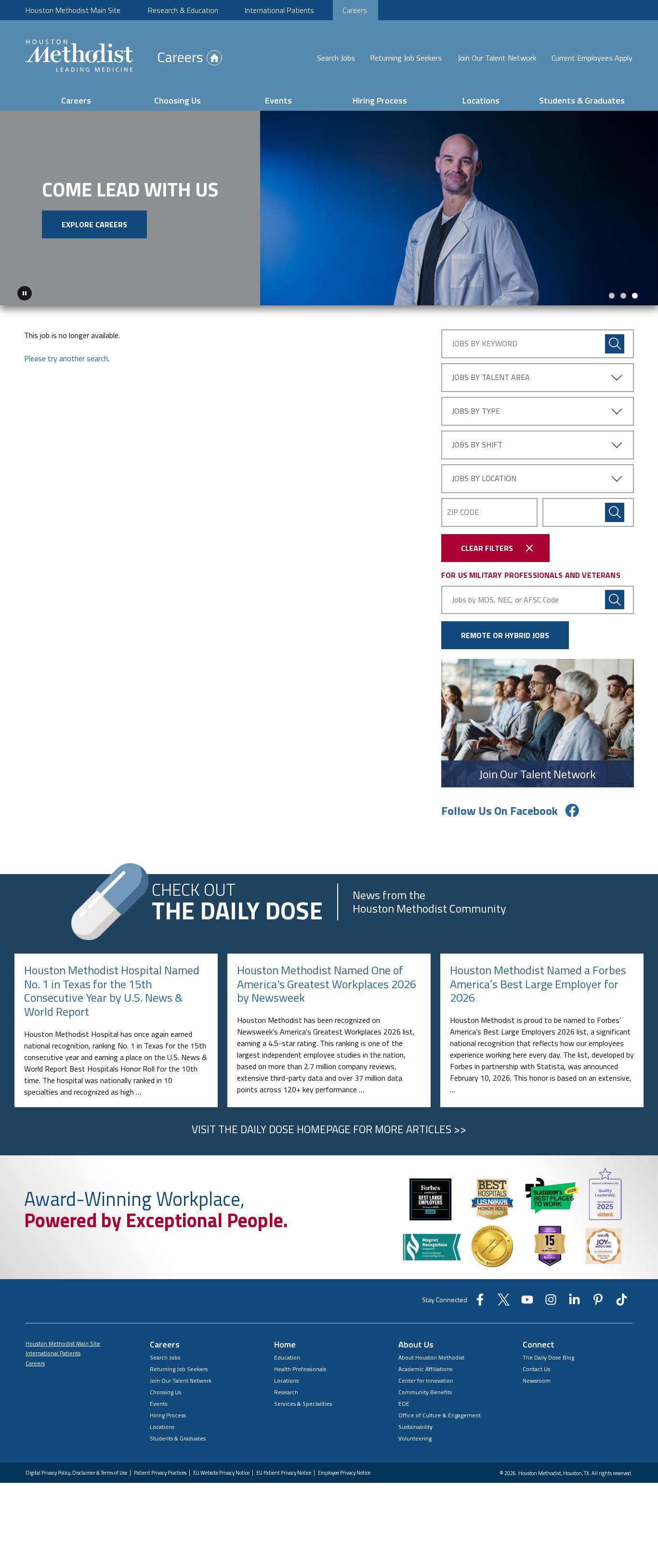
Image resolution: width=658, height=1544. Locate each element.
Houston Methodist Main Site (73, 10)
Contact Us (536, 1369)
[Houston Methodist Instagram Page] (551, 1302)
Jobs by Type (476, 411)
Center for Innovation (425, 1380)
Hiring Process (380, 100)
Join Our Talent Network (497, 58)
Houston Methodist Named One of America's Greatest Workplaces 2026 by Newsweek (326, 984)
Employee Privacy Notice (344, 1473)
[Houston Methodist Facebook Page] (480, 1302)
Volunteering (415, 1438)
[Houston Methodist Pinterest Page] (598, 1302)
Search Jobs (336, 58)
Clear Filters (487, 548)
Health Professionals (300, 1369)
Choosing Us (177, 100)
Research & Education (183, 10)
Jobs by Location (484, 478)
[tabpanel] (329, 208)
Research (286, 1392)
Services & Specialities (303, 1403)
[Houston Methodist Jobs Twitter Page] (504, 1302)
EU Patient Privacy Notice (283, 1473)
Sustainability (415, 1426)
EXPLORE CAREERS (94, 224)
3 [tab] (635, 296)
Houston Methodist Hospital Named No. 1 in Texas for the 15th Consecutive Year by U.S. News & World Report (111, 990)
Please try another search (66, 358)
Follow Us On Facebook (499, 810)
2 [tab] (623, 296)
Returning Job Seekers (406, 58)
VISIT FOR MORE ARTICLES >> (329, 1129)
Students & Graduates (582, 100)
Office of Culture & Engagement (439, 1415)
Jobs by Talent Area (491, 377)
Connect (538, 1344)
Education (287, 1357)
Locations (481, 100)
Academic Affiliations (425, 1369)
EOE (403, 1403)
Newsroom (537, 1380)
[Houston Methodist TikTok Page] (622, 1302)
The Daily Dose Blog (548, 1357)
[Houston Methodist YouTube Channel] (527, 1302)
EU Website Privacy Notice (221, 1473)
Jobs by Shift (477, 444)
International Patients (279, 10)
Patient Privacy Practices (160, 1473)
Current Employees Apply (592, 58)
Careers (354, 10)
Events (278, 100)
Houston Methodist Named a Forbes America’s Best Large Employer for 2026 (538, 984)
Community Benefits (425, 1392)
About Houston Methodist (431, 1357)
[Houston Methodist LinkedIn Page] (574, 1302)
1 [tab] (612, 296)
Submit (614, 512)
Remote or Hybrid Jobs (505, 635)
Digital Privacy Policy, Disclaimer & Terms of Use (76, 1473)
